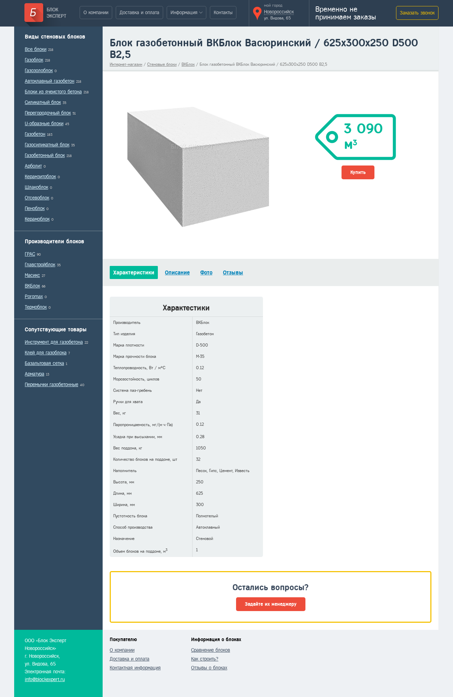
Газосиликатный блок (47, 144)
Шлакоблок (36, 187)
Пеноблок (35, 208)
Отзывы (233, 272)
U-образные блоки (44, 123)
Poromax (34, 296)
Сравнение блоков (210, 650)
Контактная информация (135, 667)
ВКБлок (32, 286)
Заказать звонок (417, 13)
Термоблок (36, 307)
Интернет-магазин (126, 64)
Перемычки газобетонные (51, 384)
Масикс (32, 275)
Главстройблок (40, 264)
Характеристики (133, 272)
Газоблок (34, 60)
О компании (96, 12)
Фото (206, 272)
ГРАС (30, 254)
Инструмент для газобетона (54, 342)
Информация (184, 12)
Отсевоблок (37, 198)
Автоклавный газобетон (49, 81)
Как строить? (204, 659)
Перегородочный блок (48, 113)
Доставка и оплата (139, 12)
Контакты (223, 12)
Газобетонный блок (45, 155)
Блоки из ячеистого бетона (53, 91)
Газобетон (35, 134)
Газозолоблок (39, 70)
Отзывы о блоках (209, 667)
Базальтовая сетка (44, 363)
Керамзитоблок (40, 176)
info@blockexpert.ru (45, 679)
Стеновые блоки (162, 64)
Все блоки (35, 49)
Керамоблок (37, 219)
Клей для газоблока (46, 352)
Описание (177, 272)
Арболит (33, 166)
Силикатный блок (43, 102)
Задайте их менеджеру (271, 604)
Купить (358, 172)
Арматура (34, 374)
